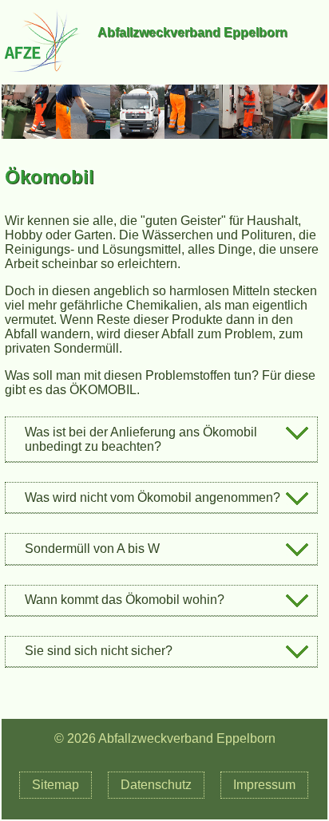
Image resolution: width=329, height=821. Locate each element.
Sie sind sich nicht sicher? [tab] (98, 650)
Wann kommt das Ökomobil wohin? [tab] (124, 599)
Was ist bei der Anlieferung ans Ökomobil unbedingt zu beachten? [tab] (141, 439)
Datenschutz (156, 784)
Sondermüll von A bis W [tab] (92, 548)
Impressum (264, 784)
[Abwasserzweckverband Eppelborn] (41, 77)
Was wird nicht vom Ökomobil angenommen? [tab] (152, 497)
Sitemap (55, 784)
